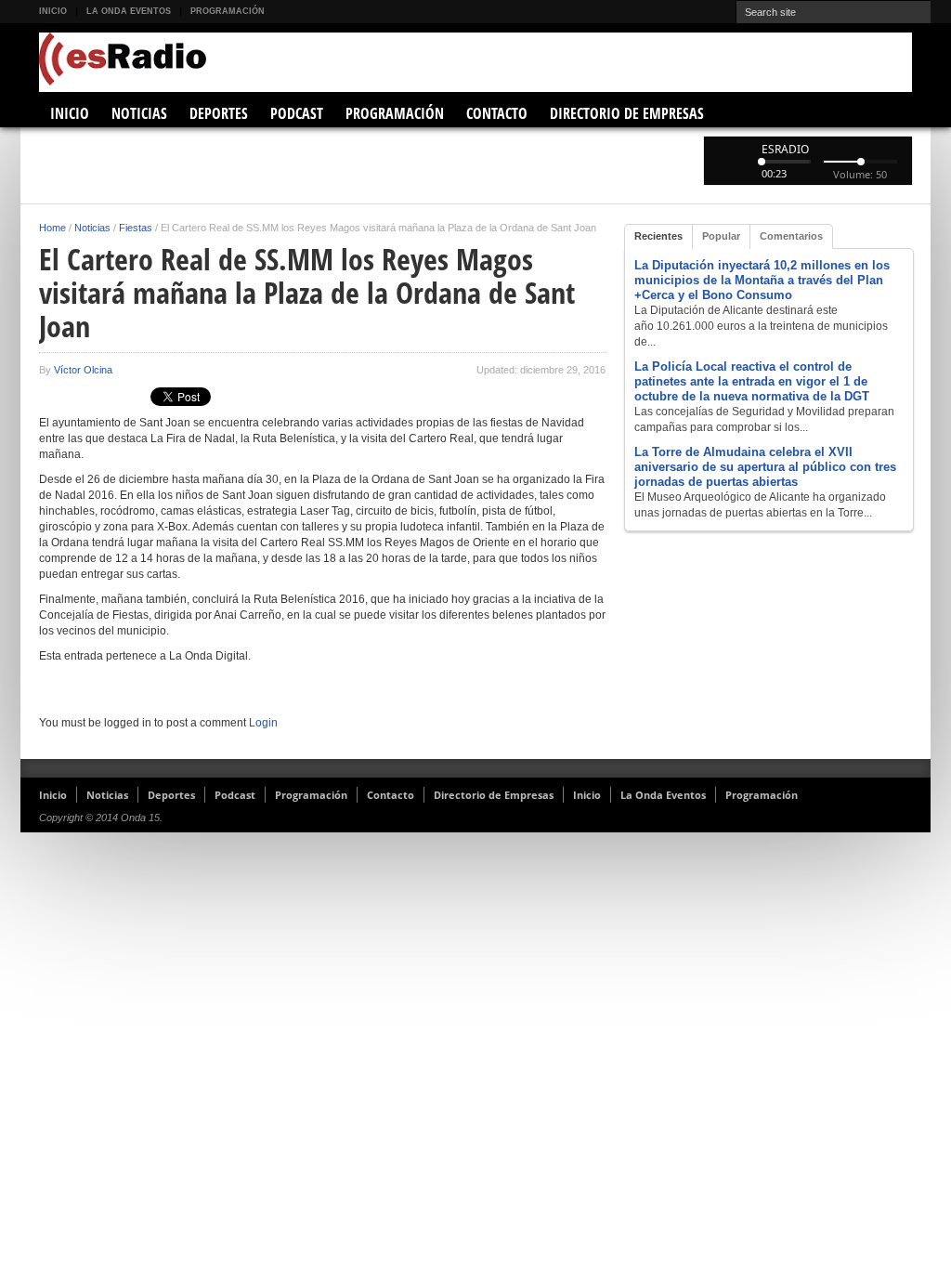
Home (52, 227)
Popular (721, 236)
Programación (227, 11)
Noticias (139, 113)
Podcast (296, 113)
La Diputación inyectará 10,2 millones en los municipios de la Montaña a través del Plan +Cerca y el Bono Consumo (762, 280)
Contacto (497, 113)
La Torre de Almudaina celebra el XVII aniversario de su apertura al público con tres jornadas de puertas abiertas (765, 467)
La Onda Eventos (128, 11)
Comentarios (791, 236)
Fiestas (135, 227)
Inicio (53, 11)
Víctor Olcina (83, 369)
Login (263, 722)
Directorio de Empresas (627, 113)
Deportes (218, 113)
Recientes (658, 236)
